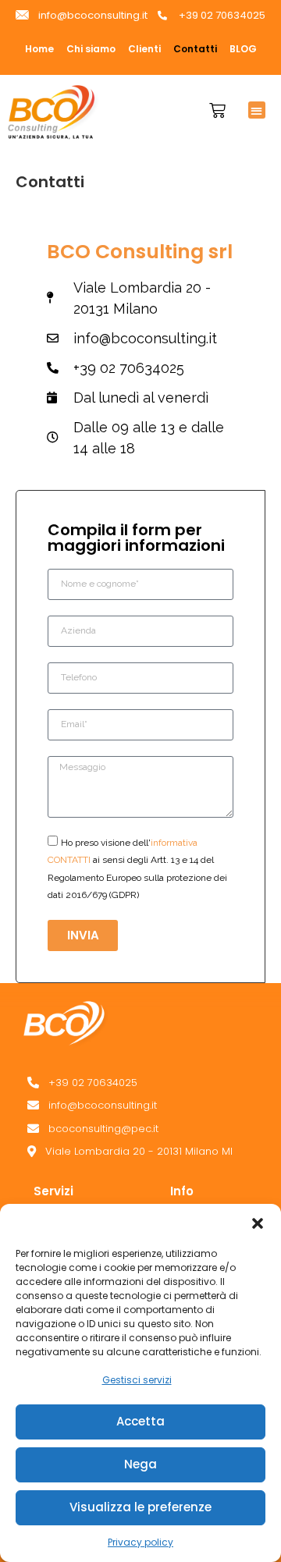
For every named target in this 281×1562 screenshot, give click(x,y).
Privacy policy (140, 1542)
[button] (257, 1223)
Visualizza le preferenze (140, 1507)
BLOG (243, 48)
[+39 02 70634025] (154, 1083)
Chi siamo (91, 48)
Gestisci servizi (137, 1379)
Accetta (140, 1421)
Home (39, 48)
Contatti (195, 48)
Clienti (144, 48)
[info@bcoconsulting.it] (154, 1105)
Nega (140, 1464)
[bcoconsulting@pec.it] (154, 1129)
